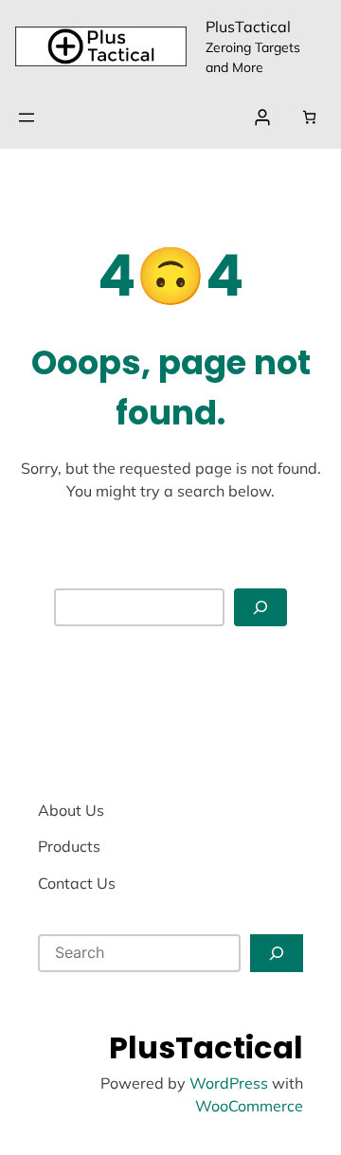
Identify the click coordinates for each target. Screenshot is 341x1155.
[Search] (260, 607)
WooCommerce (249, 1105)
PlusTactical (248, 26)
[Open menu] (26, 117)
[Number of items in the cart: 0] (309, 117)
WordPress (228, 1083)
